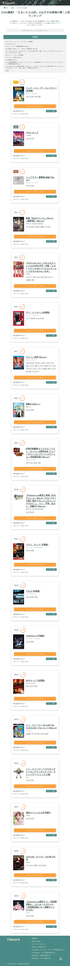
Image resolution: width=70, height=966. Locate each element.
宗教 (49, 368)
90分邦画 (37, 226)
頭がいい (44, 363)
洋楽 (36, 96)
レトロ (28, 318)
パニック (53, 368)
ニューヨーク (29, 865)
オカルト (35, 368)
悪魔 (36, 366)
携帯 (33, 280)
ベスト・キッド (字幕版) (37, 544)
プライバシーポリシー (39, 944)
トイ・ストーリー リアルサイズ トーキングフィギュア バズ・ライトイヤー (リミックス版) (41, 772)
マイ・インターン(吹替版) (16, 55)
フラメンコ (29, 277)
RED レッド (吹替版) (35, 680)
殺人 (55, 366)
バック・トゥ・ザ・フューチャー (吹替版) (21, 41)
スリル (52, 363)
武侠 (27, 463)
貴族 (27, 366)
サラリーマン (35, 371)
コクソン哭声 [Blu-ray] (15, 57)
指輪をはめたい (13, 60)
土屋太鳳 (28, 280)
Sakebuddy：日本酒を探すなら (41, 955)
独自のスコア (56, 23)
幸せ (27, 686)
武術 (39, 463)
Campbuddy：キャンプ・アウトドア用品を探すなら (48, 950)
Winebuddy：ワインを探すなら (41, 958)
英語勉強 (28, 733)
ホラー (40, 368)
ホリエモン (37, 363)
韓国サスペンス (48, 366)
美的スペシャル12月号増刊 (38, 812)
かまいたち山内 (30, 96)
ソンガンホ (41, 366)
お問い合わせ (36, 941)
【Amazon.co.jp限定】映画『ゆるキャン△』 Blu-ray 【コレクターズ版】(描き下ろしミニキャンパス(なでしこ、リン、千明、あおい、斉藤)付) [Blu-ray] (41, 500)
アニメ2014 (47, 226)
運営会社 (35, 938)
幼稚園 (42, 226)
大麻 (34, 277)
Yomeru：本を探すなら (39, 947)
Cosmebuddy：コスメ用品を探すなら (43, 952)
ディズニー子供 (35, 733)
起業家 (35, 865)
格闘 (39, 96)
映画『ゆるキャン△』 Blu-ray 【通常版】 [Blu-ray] (23, 48)
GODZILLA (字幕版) (35, 636)
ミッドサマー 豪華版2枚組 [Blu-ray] (19, 46)
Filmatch (9, 3)
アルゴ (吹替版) (33, 591)
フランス (50, 277)
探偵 (46, 277)
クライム (32, 366)
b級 (27, 371)
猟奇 (48, 363)
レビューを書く (51, 111)
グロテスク (29, 368)
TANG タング (12, 44)
